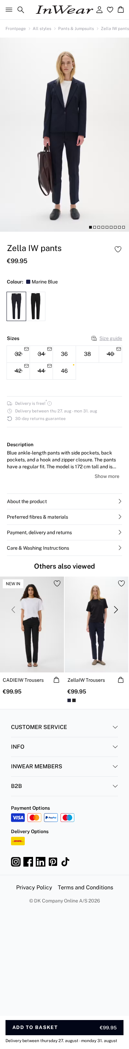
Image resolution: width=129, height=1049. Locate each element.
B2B (16, 786)
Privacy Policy (34, 887)
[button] (64, 501)
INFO (17, 746)
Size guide (110, 338)
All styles (42, 28)
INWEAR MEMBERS (36, 766)
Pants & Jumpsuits (76, 28)
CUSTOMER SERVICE (39, 727)
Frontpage (16, 28)
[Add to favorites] (118, 249)
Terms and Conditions (85, 887)
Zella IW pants (115, 28)
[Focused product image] (64, 135)
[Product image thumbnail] (90, 227)
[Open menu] (7, 9)
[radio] (64, 354)
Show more (107, 476)
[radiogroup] (64, 363)
